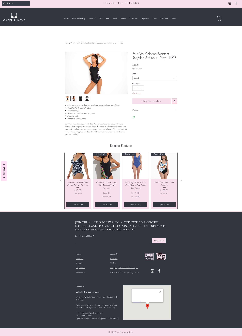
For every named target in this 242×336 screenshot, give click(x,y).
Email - (78, 313)
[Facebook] (236, 3)
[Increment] (142, 88)
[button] (219, 18)
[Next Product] (181, 180)
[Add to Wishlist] (174, 101)
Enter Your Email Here (83, 236)
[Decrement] (134, 88)
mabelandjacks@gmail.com (92, 313)
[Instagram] (230, 3)
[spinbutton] (138, 88)
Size (134, 73)
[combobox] (154, 78)
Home (67, 42)
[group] (121, 180)
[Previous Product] (60, 180)
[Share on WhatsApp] (133, 117)
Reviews (4, 171)
